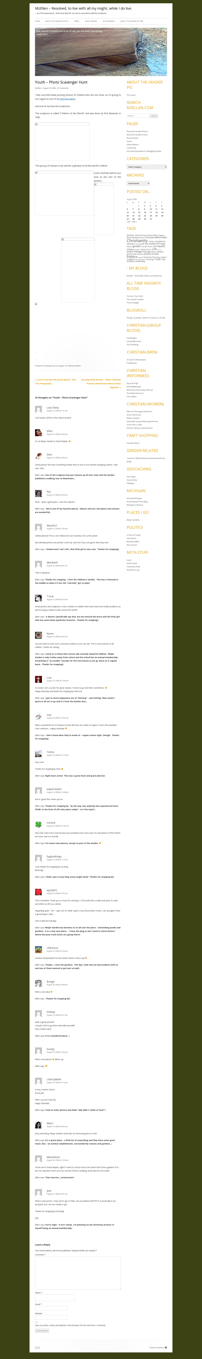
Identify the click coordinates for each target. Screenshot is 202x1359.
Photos (140, 254)
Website (38, 1313)
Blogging (161, 235)
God (155, 246)
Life (154, 249)
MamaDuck (53, 1157)
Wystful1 (52, 525)
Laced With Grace (134, 341)
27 (128, 219)
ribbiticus (52, 947)
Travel (157, 259)
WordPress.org (133, 570)
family (152, 243)
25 (156, 215)
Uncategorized (49, 365)
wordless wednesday (136, 261)
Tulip (163, 259)
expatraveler (54, 789)
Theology (150, 259)
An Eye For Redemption (136, 359)
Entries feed (132, 563)
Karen (50, 633)
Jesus (149, 249)
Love (159, 249)
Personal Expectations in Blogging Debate (144, 151)
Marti (50, 1123)
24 (151, 215)
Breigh (51, 981)
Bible (155, 235)
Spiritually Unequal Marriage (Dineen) (142, 421)
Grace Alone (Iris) (134, 415)
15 (139, 212)
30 (145, 219)
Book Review (132, 237)
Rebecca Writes (133, 418)
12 (162, 209)
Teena (50, 752)
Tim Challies (132, 396)
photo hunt (132, 254)
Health (161, 246)
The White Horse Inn (135, 393)
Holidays (130, 249)
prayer (140, 257)
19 (162, 212)
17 (151, 212)
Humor (137, 249)
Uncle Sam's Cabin (134, 424)
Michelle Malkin (133, 541)
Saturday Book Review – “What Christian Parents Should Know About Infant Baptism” (101, 383)
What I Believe (91, 21)
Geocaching (132, 480)
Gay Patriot (131, 538)
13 (128, 212)
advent (137, 235)
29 (139, 219)
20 (128, 215)
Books (141, 237)
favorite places (67, 98)
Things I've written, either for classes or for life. (146, 318)
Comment (40, 1254)
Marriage (147, 251)
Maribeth (52, 562)
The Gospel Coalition (135, 299)
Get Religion (132, 338)
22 (139, 215)
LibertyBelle (54, 1079)
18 (156, 212)
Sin (137, 259)
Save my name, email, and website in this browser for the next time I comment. (70, 1325)
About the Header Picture (132, 21)
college (151, 241)
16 (145, 212)
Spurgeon (141, 259)
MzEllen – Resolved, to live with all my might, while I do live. (83, 8)
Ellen (49, 431)
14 (133, 212)
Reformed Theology (151, 257)
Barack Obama (147, 235)
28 (133, 219)
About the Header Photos (56, 21)
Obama (160, 251)
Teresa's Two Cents (135, 296)
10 (151, 209)
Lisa (49, 677)
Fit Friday (160, 243)
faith (147, 244)
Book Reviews (108, 21)
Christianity (137, 240)
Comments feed (133, 566)
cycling (138, 244)
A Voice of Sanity (134, 535)
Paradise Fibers (133, 443)
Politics (132, 256)
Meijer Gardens (133, 520)
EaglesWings (54, 856)
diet (142, 243)
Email (38, 1304)
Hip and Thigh (132, 383)
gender (136, 246)
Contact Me (131, 148)
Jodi (49, 1190)
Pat (49, 491)
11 (156, 209)
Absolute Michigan (134, 498)
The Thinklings (133, 344)
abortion (130, 235)
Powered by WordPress (156, 1347)
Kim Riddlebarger (134, 386)
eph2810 (52, 890)
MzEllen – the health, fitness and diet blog (144, 275)
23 (145, 215)
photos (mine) (151, 253)
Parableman (132, 363)
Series (76, 21)
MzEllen (38, 88)
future (129, 246)
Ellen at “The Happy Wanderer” (140, 411)
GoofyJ (50, 1049)
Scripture (131, 259)
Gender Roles (146, 246)
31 (151, 219)
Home (37, 21)
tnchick (51, 822)
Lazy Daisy (53, 407)
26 (162, 215)
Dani (49, 454)
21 (133, 215)
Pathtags (130, 483)
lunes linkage (134, 251)
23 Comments (63, 88)
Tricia (50, 596)
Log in (129, 560)
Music (153, 251)
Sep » (134, 221)
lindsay (51, 1011)
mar (49, 714)
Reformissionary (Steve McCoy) (140, 390)
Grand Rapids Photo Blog (137, 501)
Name (38, 1292)
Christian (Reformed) (156, 237)
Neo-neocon (132, 545)
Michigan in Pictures (135, 505)
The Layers (131, 95)
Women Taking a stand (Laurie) (139, 428)
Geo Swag (131, 476)
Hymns (143, 249)
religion (164, 257)
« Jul (128, 221)
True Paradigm (133, 302)
